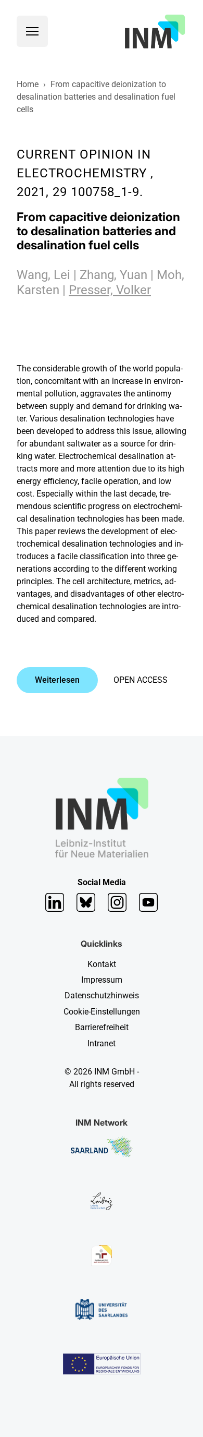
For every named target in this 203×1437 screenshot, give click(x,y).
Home (28, 84)
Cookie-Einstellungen (102, 1012)
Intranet (101, 1043)
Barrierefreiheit (102, 1027)
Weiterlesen (57, 680)
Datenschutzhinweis (102, 995)
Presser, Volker (110, 290)
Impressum (101, 980)
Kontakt (101, 964)
